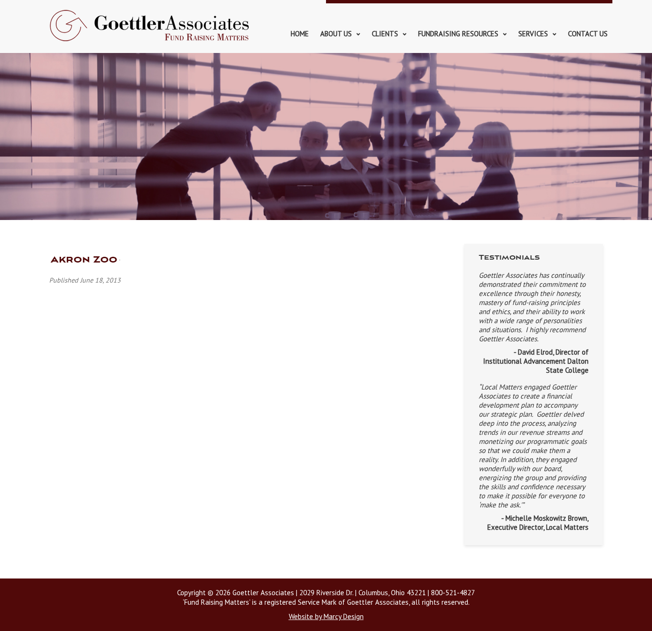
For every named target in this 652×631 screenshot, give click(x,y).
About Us (336, 33)
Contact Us (588, 33)
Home (300, 33)
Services (533, 33)
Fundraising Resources (458, 33)
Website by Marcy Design (326, 616)
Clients (385, 33)
